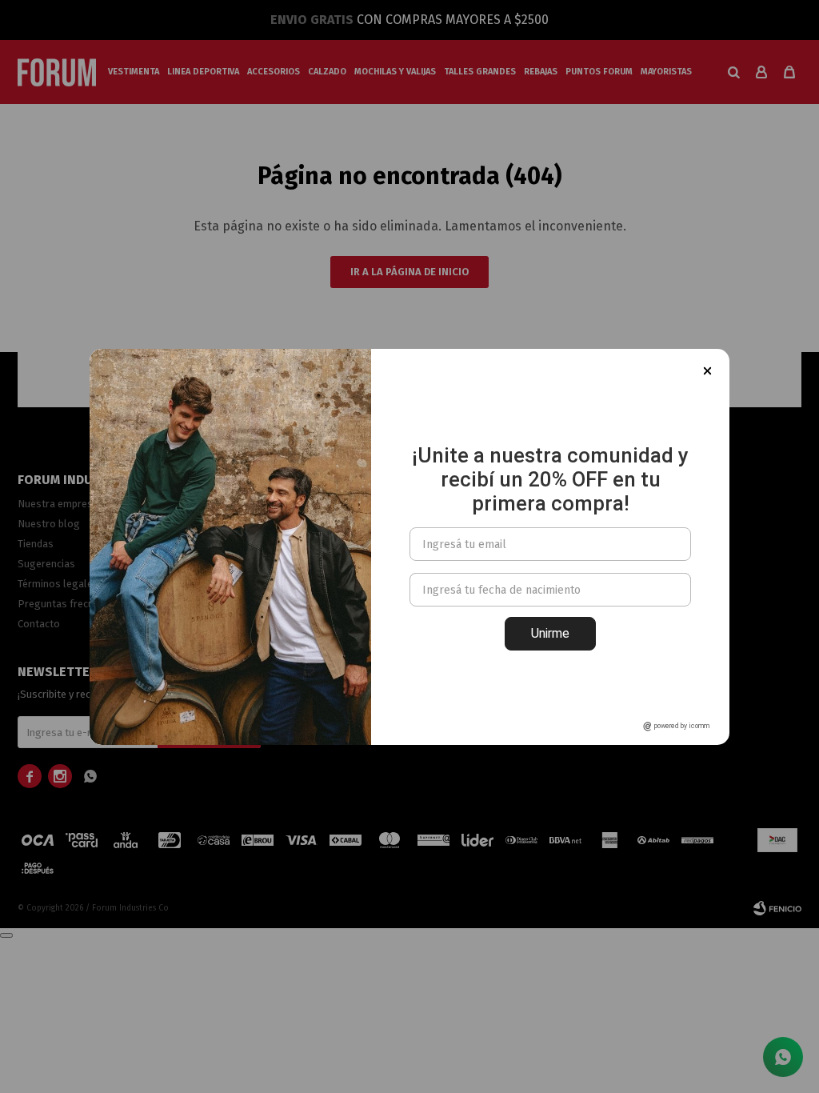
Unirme (550, 633)
